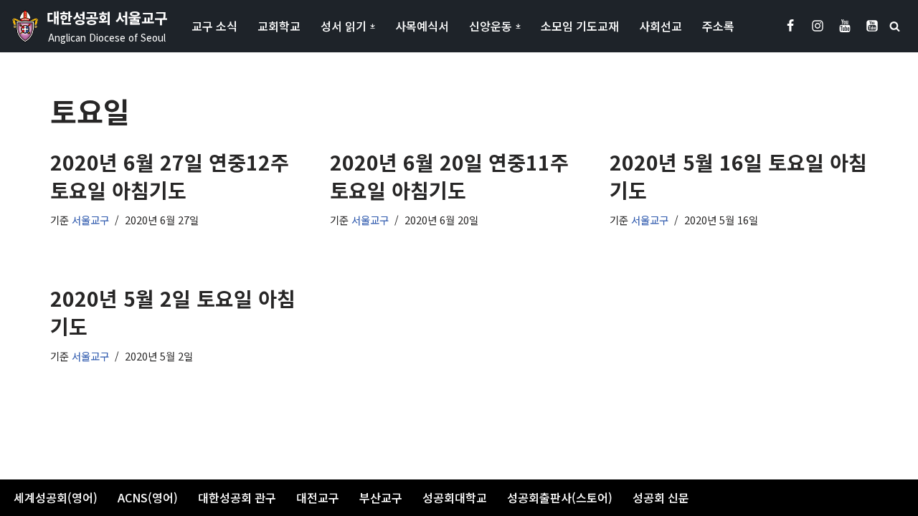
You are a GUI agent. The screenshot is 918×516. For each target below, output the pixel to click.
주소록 (718, 25)
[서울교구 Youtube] (845, 26)
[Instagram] (818, 26)
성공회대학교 (454, 497)
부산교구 (380, 497)
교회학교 (279, 25)
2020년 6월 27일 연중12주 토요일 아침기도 (169, 176)
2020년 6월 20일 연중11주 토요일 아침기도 (449, 176)
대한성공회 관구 (237, 497)
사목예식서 (422, 25)
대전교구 (317, 497)
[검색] (894, 26)
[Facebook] (790, 26)
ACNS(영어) (148, 497)
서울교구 (90, 219)
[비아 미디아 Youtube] (872, 26)
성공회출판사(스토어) (559, 497)
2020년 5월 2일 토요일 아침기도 (172, 312)
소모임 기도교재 (580, 25)
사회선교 (660, 25)
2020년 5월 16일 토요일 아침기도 (738, 176)
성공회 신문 (661, 497)
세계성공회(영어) (56, 497)
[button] (372, 26)
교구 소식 (214, 25)
